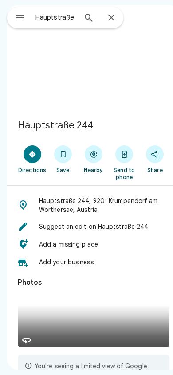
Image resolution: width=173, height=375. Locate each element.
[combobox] (55, 17)
